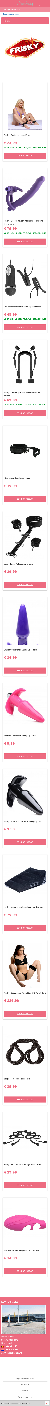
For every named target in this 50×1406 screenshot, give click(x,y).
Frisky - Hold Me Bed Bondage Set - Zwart (22, 1164)
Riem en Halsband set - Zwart (17, 478)
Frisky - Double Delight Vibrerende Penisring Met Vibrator (23, 222)
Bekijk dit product (25, 156)
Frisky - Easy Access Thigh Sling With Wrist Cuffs (25, 993)
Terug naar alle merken (11, 14)
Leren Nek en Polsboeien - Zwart (18, 564)
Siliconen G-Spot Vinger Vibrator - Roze (21, 1250)
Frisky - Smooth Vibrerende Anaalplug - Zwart (24, 821)
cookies (28, 1403)
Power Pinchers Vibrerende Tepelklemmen (22, 306)
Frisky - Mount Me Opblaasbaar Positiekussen (24, 907)
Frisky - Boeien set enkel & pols (17, 135)
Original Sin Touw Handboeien (17, 1078)
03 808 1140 (11, 1346)
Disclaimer (25, 1384)
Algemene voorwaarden (25, 1378)
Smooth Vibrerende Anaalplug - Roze (20, 735)
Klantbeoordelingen (25, 1397)
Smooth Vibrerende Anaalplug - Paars (20, 649)
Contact (25, 1391)
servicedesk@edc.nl (11, 1352)
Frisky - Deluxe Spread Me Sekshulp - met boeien (22, 394)
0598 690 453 (11, 1349)
